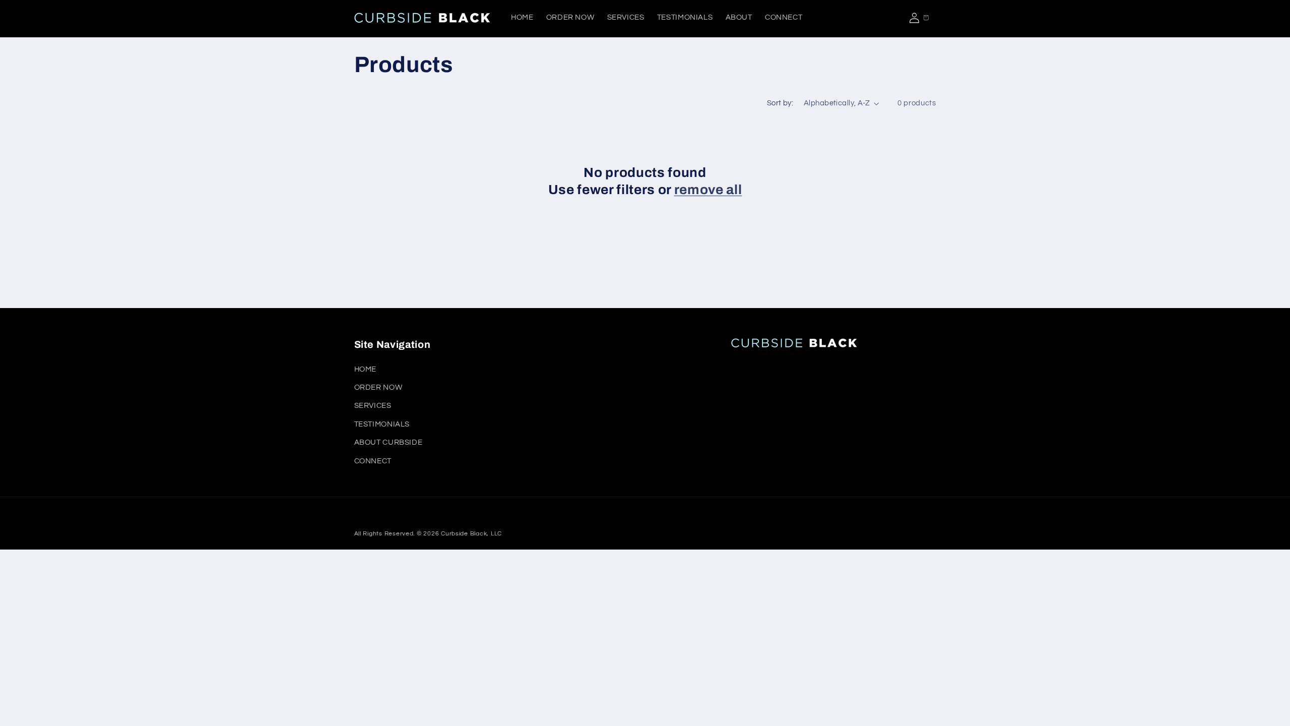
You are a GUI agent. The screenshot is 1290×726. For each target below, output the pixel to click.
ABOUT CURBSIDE (388, 442)
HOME (365, 369)
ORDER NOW (378, 387)
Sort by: (780, 103)
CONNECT (373, 461)
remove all (708, 190)
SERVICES (373, 405)
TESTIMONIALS (382, 424)
